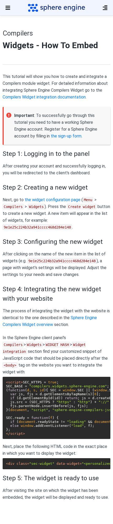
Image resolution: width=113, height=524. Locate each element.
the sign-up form (66, 136)
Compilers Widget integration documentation (44, 97)
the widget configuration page (52, 199)
